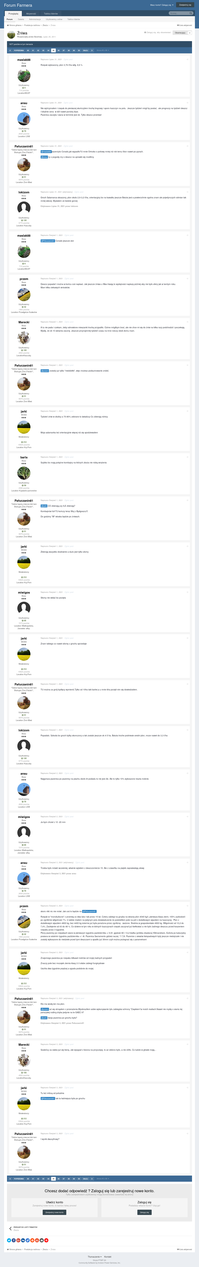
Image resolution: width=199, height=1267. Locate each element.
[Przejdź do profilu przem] (23, 294)
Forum (10, 19)
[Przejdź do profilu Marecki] (23, 338)
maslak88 (23, 59)
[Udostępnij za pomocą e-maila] (42, 1240)
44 (48, 50)
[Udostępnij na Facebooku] (14, 1240)
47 (64, 50)
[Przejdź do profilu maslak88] (23, 75)
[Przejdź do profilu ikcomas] (11, 35)
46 (58, 50)
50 (79, 50)
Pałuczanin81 (24, 146)
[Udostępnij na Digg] (23, 1240)
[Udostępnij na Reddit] (32, 1240)
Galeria (21, 19)
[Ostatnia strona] (92, 50)
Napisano (51, 59)
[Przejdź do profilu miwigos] (23, 608)
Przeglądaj (13, 13)
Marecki (24, 322)
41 (33, 50)
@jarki (44, 506)
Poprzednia (19, 50)
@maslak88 (46, 151)
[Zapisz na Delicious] (28, 1240)
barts (24, 457)
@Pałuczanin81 (47, 241)
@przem (44, 370)
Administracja (35, 19)
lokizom (24, 192)
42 (38, 50)
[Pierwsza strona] (10, 50)
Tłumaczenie (94, 1256)
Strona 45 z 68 (102, 50)
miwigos (24, 592)
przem (24, 279)
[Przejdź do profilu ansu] (23, 118)
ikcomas (38, 36)
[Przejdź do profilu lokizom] (23, 208)
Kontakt (107, 1256)
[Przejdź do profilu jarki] (23, 427)
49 (74, 50)
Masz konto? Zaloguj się (161, 4)
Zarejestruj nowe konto (54, 1212)
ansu (24, 103)
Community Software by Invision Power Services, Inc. (99, 1262)
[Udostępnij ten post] (187, 59)
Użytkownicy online (54, 19)
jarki (24, 411)
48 (69, 50)
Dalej (85, 50)
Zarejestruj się (185, 4)
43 (43, 50)
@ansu (44, 157)
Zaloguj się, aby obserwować (159, 32)
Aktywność (31, 13)
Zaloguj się (144, 1212)
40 (28, 50)
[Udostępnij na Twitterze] (9, 1240)
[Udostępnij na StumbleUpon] (37, 1240)
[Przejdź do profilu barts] (23, 473)
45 (53, 50)
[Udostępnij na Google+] (18, 1240)
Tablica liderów (73, 19)
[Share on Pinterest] (46, 1240)
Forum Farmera (18, 5)
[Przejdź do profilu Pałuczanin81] (23, 164)
